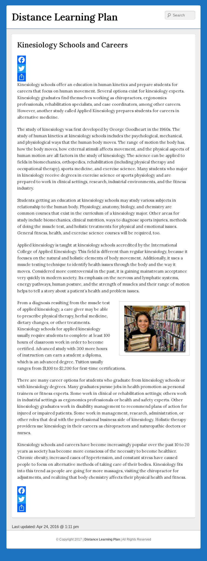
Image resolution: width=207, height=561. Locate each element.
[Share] (103, 77)
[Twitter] (103, 68)
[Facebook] (103, 60)
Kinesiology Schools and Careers (72, 44)
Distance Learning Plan (65, 17)
